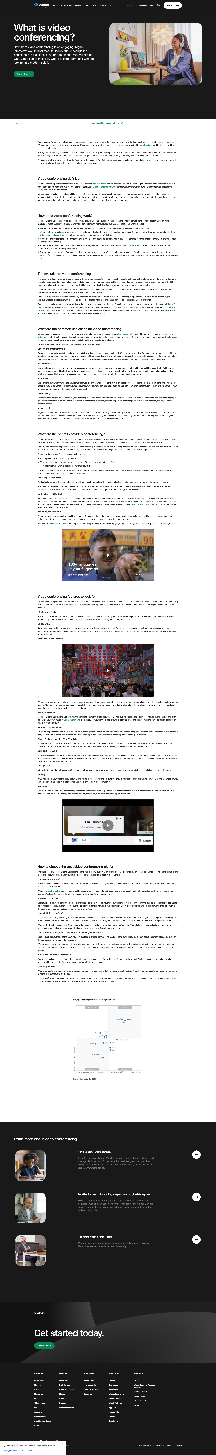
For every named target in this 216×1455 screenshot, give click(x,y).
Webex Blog (113, 1417)
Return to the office (91, 1389)
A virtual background (71, 720)
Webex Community (116, 1394)
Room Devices (64, 1380)
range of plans (83, 235)
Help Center (113, 1389)
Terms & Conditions (145, 1445)
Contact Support (140, 1392)
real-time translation (57, 523)
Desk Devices (64, 1385)
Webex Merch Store (142, 1401)
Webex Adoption (115, 1398)
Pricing (112, 1380)
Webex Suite (39, 1380)
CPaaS (36, 1426)
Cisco (136, 1380)
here (112, 981)
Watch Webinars (115, 1403)
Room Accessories (66, 1407)
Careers (137, 1405)
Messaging (38, 1394)
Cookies (169, 1445)
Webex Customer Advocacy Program (145, 1386)
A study (41, 454)
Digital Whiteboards (66, 1389)
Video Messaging (40, 1403)
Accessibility (114, 1412)
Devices (67, 5)
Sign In (152, 5)
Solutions (79, 5)
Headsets (62, 1403)
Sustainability (89, 1394)
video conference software (104, 186)
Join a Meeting (141, 5)
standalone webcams (131, 245)
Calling (36, 1389)
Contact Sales (43, 1346)
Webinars (38, 1412)
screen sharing (83, 200)
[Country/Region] (158, 5)
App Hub (112, 1407)
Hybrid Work (89, 1380)
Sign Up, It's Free (172, 5)
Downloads (113, 1385)
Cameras (62, 1398)
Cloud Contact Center (42, 1421)
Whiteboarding (40, 1417)
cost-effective (54, 891)
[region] (33, 1448)
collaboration (146, 145)
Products (57, 5)
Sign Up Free (22, 74)
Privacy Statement (159, 1445)
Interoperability (90, 1385)
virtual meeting (99, 183)
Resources (90, 5)
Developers (113, 1421)
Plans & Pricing (104, 5)
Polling (36, 1407)
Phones (62, 1394)
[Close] (63, 1444)
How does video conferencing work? (107, 123)
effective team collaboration (144, 504)
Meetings (37, 1385)
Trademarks (178, 1445)
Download (129, 5)
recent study (51, 152)
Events (36, 1398)
